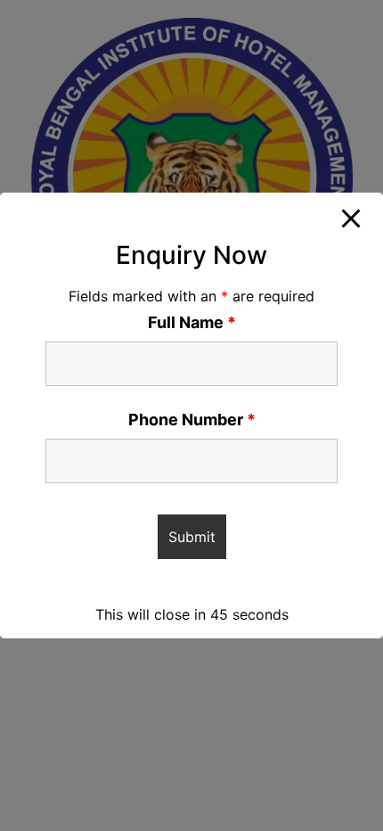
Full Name (192, 323)
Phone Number (192, 420)
